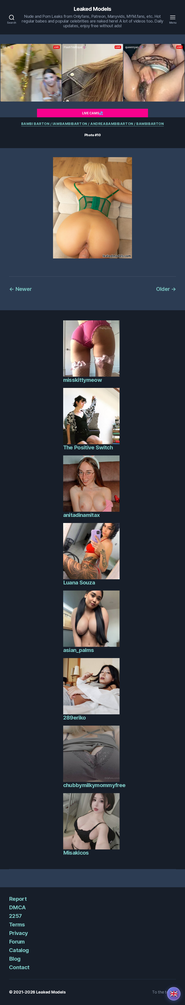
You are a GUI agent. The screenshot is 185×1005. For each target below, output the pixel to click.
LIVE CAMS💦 (92, 113)
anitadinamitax (81, 515)
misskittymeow (82, 380)
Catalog (19, 950)
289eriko (74, 717)
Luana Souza (79, 582)
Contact (19, 967)
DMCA (17, 907)
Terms (17, 924)
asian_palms (78, 650)
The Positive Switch (88, 447)
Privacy (18, 933)
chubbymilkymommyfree (94, 785)
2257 (15, 916)
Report (18, 899)
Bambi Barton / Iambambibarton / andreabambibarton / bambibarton (92, 124)
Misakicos (76, 852)
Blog (14, 958)
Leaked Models (92, 9)
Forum (17, 941)
